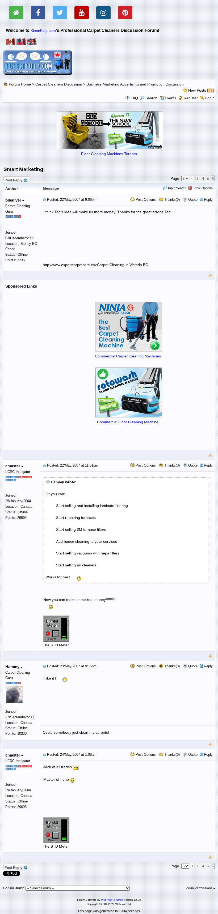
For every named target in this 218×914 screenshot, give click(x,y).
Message (51, 188)
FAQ (134, 98)
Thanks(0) (171, 200)
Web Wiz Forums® (112, 899)
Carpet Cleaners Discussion (58, 84)
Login (210, 98)
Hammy (12, 666)
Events (170, 98)
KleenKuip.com (43, 30)
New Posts (197, 90)
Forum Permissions (199, 888)
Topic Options (202, 188)
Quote (193, 200)
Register (191, 98)
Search (151, 98)
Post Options (145, 200)
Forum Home (20, 84)
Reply (208, 200)
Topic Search (176, 188)
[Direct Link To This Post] (44, 200)
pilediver (13, 200)
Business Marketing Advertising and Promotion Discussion (135, 84)
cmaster (13, 466)
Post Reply (13, 179)
